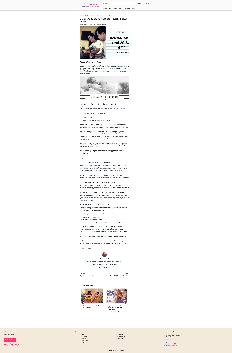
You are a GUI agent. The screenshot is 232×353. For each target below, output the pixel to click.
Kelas (110, 8)
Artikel (120, 8)
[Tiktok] (18, 344)
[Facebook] (5, 344)
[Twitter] (15, 344)
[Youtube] (11, 344)
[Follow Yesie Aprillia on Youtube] (104, 267)
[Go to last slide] (83, 302)
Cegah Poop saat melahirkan (87, 275)
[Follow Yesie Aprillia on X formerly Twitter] (102, 267)
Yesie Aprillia (84, 24)
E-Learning (104, 8)
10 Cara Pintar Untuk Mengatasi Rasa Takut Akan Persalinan (117, 275)
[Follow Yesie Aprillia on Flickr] (107, 267)
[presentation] (92, 296)
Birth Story (127, 8)
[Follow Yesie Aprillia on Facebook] (100, 267)
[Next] (125, 302)
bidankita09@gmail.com (170, 339)
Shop (115, 8)
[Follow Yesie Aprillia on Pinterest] (109, 267)
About (133, 8)
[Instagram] (8, 344)
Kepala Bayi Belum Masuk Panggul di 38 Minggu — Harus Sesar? (116, 307)
